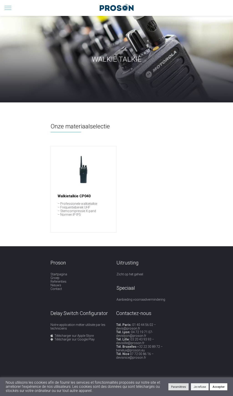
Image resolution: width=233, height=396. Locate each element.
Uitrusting (127, 263)
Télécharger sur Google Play (74, 339)
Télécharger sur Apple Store (74, 336)
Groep (55, 278)
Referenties (58, 281)
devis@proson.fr (128, 328)
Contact (56, 289)
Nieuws (56, 285)
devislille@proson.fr (130, 343)
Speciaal (125, 288)
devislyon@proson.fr (131, 336)
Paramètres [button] (178, 386)
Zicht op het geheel (129, 274)
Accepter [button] (219, 386)
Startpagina (59, 274)
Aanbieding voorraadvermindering (140, 299)
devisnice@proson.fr (131, 357)
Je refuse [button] (200, 386)
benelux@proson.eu (130, 350)
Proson (58, 263)
